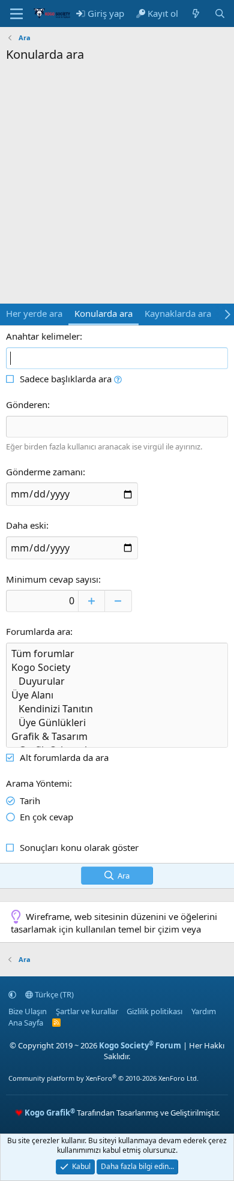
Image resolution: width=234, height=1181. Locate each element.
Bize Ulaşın (27, 1011)
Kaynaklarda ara (178, 313)
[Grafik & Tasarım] (117, 737)
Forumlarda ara (38, 631)
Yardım (203, 1011)
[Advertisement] (117, 186)
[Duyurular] (117, 681)
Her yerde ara (34, 313)
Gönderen (26, 404)
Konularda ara (103, 313)
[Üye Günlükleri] (117, 723)
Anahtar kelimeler (43, 336)
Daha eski (26, 525)
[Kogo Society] (117, 668)
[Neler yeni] (196, 13)
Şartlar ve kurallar (87, 1011)
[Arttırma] (91, 601)
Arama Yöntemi (38, 783)
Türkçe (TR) (53, 994)
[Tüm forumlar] (117, 654)
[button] (118, 379)
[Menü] (16, 14)
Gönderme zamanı (44, 472)
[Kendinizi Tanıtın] (117, 709)
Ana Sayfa (25, 1022)
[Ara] (220, 13)
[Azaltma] (118, 601)
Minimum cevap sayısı (52, 579)
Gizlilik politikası (154, 1011)
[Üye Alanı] (117, 695)
